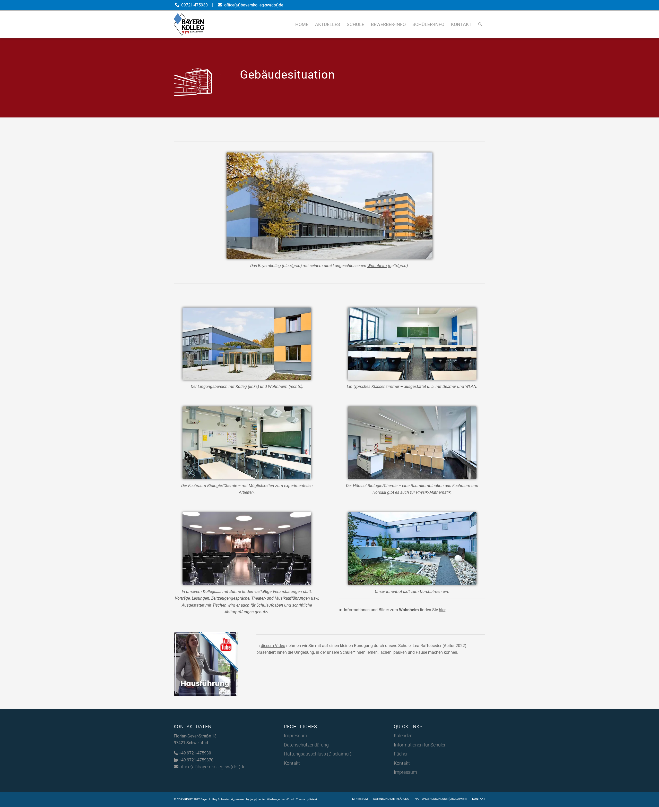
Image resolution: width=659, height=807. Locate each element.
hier (442, 609)
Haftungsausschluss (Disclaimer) (317, 754)
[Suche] (480, 24)
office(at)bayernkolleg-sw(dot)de (253, 5)
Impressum (295, 735)
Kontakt (292, 763)
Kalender (403, 735)
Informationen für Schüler (420, 744)
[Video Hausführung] (206, 664)
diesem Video (273, 645)
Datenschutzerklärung (306, 744)
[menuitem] (302, 24)
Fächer (401, 754)
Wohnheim (377, 265)
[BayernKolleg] (189, 24)
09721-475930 (194, 5)
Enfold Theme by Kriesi (302, 799)
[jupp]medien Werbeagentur (267, 799)
